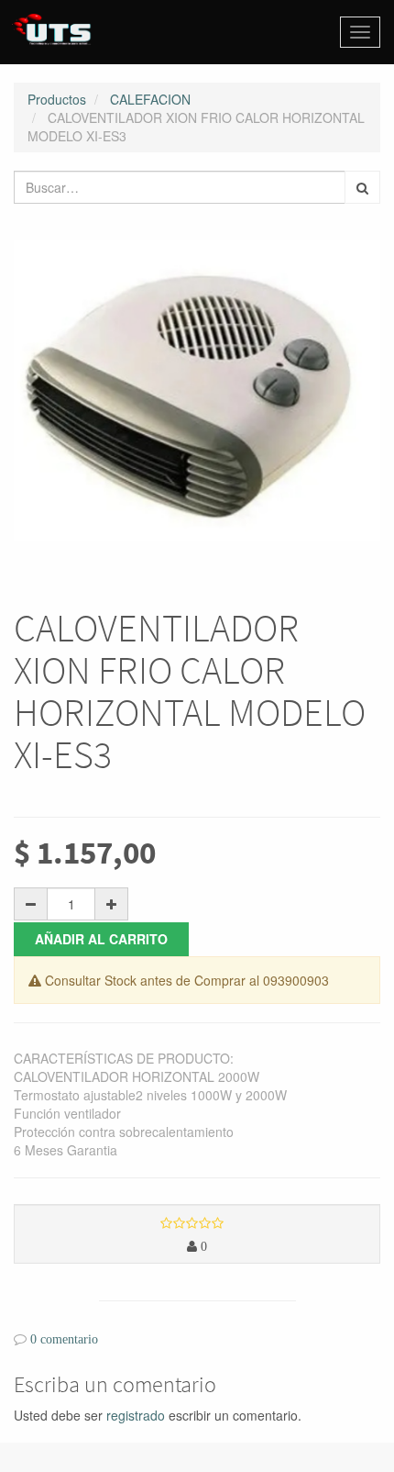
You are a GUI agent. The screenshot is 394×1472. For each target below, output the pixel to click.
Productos (56, 99)
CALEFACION (150, 99)
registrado (135, 1415)
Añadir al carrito (101, 939)
